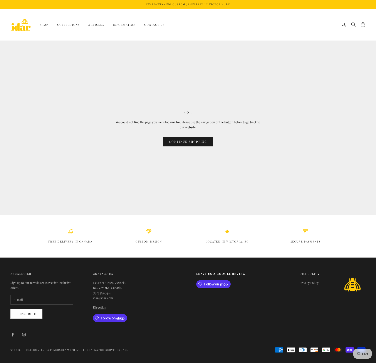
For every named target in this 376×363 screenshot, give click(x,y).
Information (124, 24)
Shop (44, 24)
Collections (68, 24)
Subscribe (26, 314)
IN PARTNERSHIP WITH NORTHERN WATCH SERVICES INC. (84, 349)
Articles (96, 24)
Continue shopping (188, 141)
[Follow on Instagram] (24, 334)
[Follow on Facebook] (12, 334)
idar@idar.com (103, 298)
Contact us (154, 24)
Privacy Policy (309, 283)
